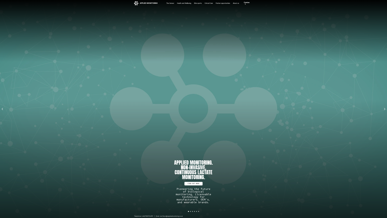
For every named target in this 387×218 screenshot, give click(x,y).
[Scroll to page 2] (190, 211)
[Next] (384, 109)
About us (236, 3)
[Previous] (2, 109)
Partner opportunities (223, 3)
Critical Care (209, 3)
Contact (247, 3)
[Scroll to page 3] (192, 211)
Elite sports (198, 3)
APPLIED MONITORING (149, 3)
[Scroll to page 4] (195, 211)
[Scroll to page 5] (197, 211)
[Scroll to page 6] (201, 211)
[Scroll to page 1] (186, 211)
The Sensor (170, 3)
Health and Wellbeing (184, 3)
